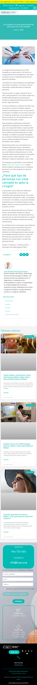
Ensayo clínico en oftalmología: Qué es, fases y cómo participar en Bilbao (18, 446)
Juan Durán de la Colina (15, 165)
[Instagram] (31, 651)
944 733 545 (18, 551)
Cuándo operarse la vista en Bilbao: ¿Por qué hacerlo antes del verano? (18, 516)
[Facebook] (22, 651)
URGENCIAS (18, 665)
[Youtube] (27, 653)
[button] (20, 254)
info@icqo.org (18, 562)
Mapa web (6, 677)
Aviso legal (12, 677)
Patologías (7, 304)
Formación (7, 311)
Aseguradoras (14, 8)
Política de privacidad (21, 677)
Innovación (7, 307)
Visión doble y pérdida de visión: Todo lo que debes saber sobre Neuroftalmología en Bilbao (17, 377)
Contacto (30, 5)
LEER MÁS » (6, 392)
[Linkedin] (28, 651)
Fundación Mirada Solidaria (12, 314)
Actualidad (24, 8)
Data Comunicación (23, 683)
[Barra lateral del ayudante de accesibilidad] (35, 8)
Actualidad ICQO (9, 301)
